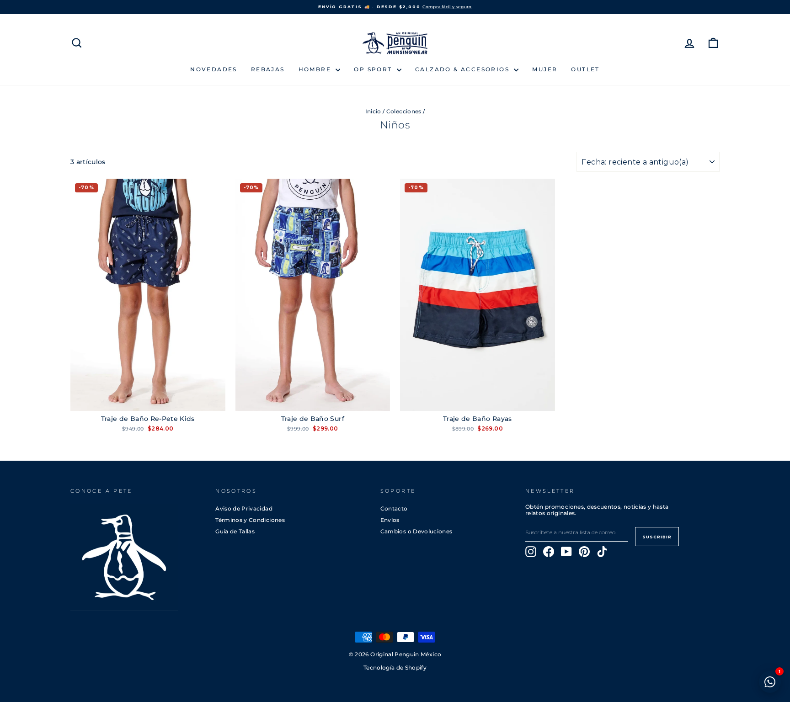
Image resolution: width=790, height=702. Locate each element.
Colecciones (404, 111)
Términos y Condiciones (250, 519)
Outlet (585, 69)
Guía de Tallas (235, 531)
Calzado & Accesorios (463, 69)
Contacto (394, 508)
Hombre (316, 69)
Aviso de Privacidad (243, 508)
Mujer (544, 69)
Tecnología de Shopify (395, 668)
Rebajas (268, 69)
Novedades (213, 69)
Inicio (373, 111)
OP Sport (374, 69)
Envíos (390, 519)
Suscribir (657, 536)
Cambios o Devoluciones (416, 531)
